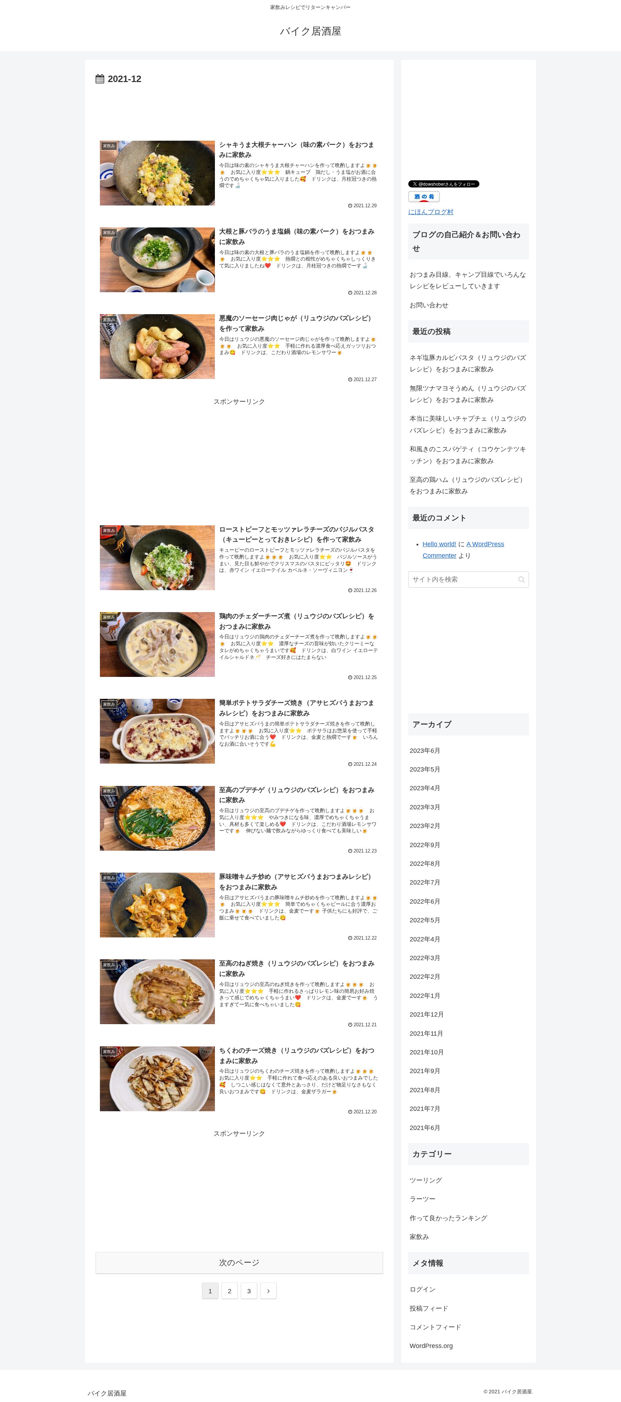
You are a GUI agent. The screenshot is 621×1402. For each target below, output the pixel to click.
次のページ (239, 1262)
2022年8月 (425, 863)
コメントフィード (435, 1327)
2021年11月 (426, 1033)
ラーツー (423, 1199)
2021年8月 (425, 1090)
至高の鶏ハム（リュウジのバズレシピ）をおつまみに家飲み (468, 485)
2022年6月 (425, 901)
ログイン (423, 1289)
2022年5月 (425, 920)
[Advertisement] (239, 107)
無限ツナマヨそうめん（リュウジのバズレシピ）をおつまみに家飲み (468, 394)
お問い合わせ (429, 305)
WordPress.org (431, 1345)
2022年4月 (425, 939)
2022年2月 (425, 976)
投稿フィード (429, 1308)
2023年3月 (425, 807)
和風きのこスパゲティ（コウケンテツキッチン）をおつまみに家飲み (468, 455)
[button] (521, 579)
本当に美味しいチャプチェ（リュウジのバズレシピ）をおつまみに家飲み (468, 424)
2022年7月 (425, 882)
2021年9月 (425, 1071)
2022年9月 (425, 845)
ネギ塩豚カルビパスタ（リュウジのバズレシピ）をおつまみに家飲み (468, 363)
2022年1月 (425, 995)
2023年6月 (425, 750)
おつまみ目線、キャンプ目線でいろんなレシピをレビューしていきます (468, 280)
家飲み (419, 1236)
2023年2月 (425, 825)
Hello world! (439, 544)
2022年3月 (425, 958)
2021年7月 (425, 1108)
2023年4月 (425, 788)
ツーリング (426, 1180)
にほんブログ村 (431, 212)
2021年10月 (427, 1052)
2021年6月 (425, 1127)
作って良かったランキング (448, 1218)
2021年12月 (427, 1014)
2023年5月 (425, 769)
